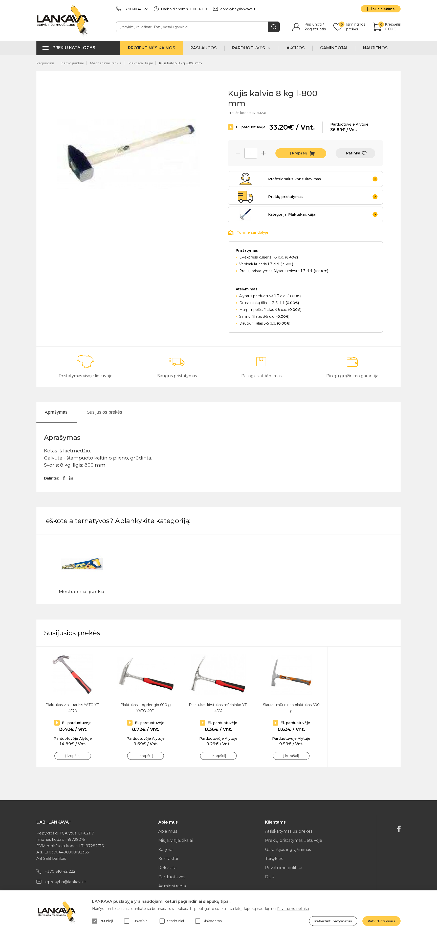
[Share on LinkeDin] (71, 478)
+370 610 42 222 (135, 9)
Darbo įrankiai (72, 63)
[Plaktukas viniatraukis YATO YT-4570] (73, 674)
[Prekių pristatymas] (245, 196)
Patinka (353, 153)
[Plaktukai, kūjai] (245, 214)
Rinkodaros (212, 921)
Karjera (165, 849)
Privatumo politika (283, 867)
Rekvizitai (167, 867)
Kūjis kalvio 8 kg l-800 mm (180, 63)
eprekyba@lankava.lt (237, 9)
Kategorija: (292, 214)
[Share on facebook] (64, 478)
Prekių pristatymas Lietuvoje (293, 840)
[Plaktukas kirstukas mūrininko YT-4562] (218, 674)
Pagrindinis (45, 63)
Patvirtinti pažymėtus (333, 921)
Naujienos (375, 48)
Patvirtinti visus (381, 921)
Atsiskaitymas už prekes (288, 831)
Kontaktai (168, 858)
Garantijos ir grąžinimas (288, 849)
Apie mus (167, 831)
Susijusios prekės (104, 412)
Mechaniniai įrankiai (106, 63)
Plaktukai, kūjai (140, 63)
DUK (269, 876)
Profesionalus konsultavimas (294, 179)
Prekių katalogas (74, 47)
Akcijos (296, 48)
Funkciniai (140, 921)
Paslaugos (203, 48)
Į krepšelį (298, 153)
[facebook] (399, 829)
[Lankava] (63, 20)
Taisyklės (274, 858)
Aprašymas (56, 412)
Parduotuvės (171, 876)
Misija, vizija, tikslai (175, 840)
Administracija (172, 886)
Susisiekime (384, 9)
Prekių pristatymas (285, 196)
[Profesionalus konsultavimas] (245, 179)
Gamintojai (333, 48)
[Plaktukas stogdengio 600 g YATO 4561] (146, 674)
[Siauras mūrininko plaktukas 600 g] (291, 674)
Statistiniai (175, 921)
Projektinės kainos (151, 48)
